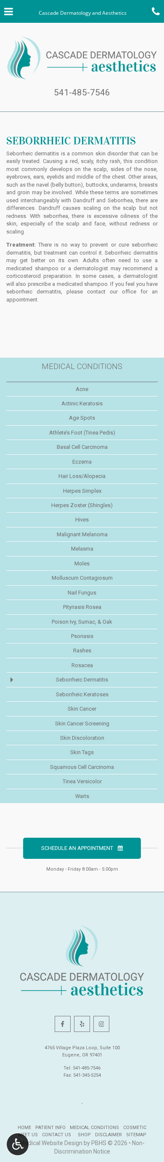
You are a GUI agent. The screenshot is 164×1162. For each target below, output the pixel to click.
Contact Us (56, 1135)
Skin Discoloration (82, 738)
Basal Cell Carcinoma (82, 447)
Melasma (82, 549)
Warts (82, 796)
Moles (82, 563)
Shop (83, 1135)
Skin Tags (82, 752)
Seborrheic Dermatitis (82, 679)
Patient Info (50, 1127)
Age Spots (82, 418)
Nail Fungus (82, 592)
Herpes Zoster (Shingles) (82, 505)
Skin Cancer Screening (82, 723)
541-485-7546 (82, 92)
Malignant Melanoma (82, 534)
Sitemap (136, 1135)
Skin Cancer (82, 709)
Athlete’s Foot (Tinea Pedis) (82, 432)
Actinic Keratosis (82, 403)
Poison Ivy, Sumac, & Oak (82, 622)
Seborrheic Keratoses (82, 694)
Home (24, 1127)
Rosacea (82, 665)
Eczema (82, 462)
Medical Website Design (51, 1143)
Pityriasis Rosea (82, 607)
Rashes (82, 650)
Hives (82, 519)
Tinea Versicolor (82, 781)
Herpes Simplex (82, 491)
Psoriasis (82, 636)
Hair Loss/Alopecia (82, 476)
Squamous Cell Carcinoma (82, 767)
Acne (82, 389)
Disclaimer (108, 1135)
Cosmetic (134, 1127)
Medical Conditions (82, 366)
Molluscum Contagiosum (82, 578)
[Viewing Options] (17, 1144)
